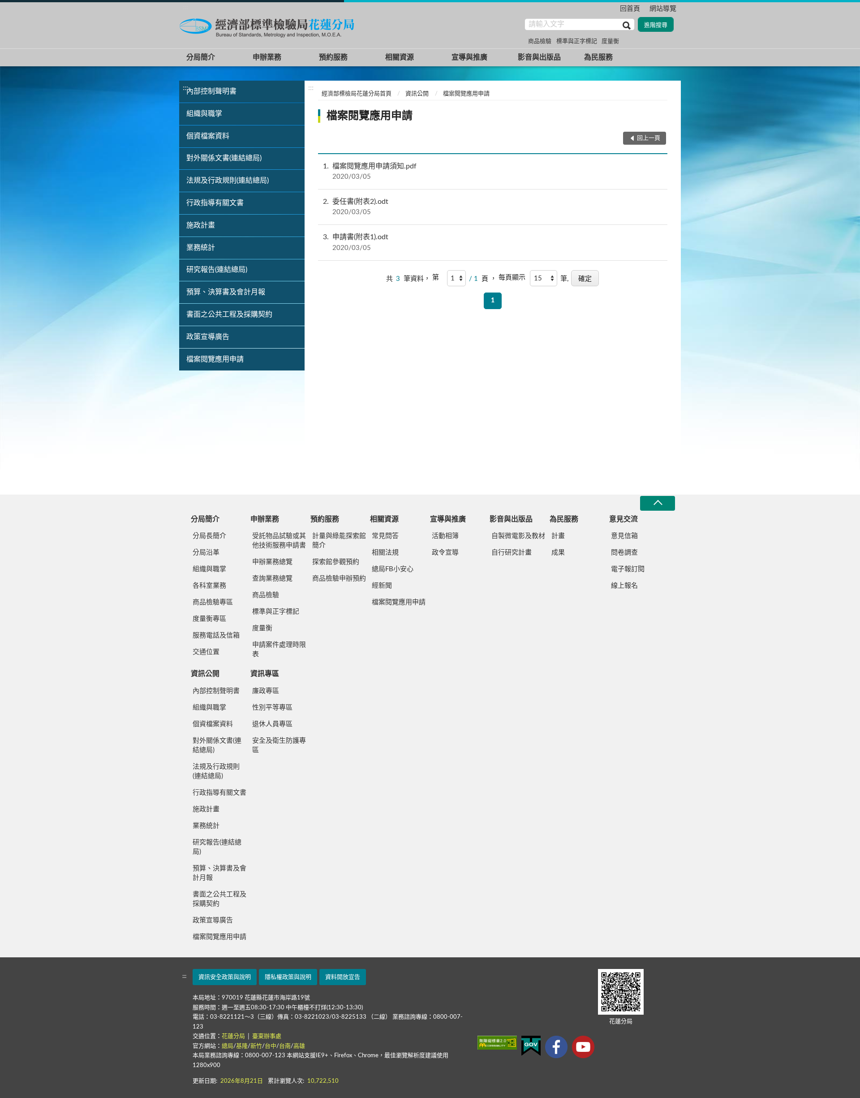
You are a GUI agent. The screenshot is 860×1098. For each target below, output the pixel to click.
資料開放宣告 (342, 977)
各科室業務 (209, 585)
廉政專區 (265, 691)
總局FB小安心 (392, 569)
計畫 (558, 536)
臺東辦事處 (266, 1036)
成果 (558, 552)
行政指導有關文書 (215, 203)
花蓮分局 (234, 1036)
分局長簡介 (209, 536)
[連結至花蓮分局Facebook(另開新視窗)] (556, 1047)
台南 (285, 1046)
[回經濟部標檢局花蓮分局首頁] (268, 26)
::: (185, 7)
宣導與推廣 (469, 57)
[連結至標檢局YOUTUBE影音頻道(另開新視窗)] (583, 1047)
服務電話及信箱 (216, 635)
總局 (227, 1046)
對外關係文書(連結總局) (224, 158)
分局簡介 (200, 57)
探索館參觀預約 (335, 562)
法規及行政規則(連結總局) (227, 180)
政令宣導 (445, 552)
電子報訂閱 (628, 569)
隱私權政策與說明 (288, 977)
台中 (270, 1046)
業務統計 (200, 247)
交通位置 (206, 652)
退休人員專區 (272, 724)
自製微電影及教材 (518, 536)
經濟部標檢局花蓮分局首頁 (356, 94)
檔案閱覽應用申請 (215, 359)
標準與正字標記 (576, 41)
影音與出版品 (539, 57)
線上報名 (624, 585)
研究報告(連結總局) (216, 269)
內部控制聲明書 (211, 91)
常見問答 (385, 536)
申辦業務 (267, 57)
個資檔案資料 (207, 136)
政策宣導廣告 (207, 336)
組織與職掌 (204, 113)
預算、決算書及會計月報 (225, 292)
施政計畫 (200, 225)
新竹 (256, 1046)
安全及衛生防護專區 (279, 745)
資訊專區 (264, 673)
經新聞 (382, 585)
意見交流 (623, 519)
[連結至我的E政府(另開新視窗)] (531, 1046)
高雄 (299, 1046)
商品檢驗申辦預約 (339, 578)
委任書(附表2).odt (355, 206)
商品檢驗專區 (213, 602)
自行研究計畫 (511, 552)
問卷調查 (624, 552)
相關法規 (385, 552)
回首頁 (630, 8)
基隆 (242, 1046)
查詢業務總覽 (272, 578)
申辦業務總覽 (272, 562)
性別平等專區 (272, 707)
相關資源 (399, 57)
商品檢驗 (539, 41)
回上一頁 (648, 138)
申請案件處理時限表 (279, 650)
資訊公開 (417, 94)
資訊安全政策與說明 (224, 977)
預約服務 (333, 57)
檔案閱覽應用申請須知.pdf (370, 171)
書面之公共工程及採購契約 (229, 314)
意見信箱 (624, 536)
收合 (657, 503)
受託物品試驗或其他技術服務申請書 (279, 541)
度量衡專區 (209, 619)
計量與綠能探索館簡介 (339, 541)
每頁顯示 (512, 277)
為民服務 (598, 57)
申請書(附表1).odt (355, 242)
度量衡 (610, 41)
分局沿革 (206, 552)
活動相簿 (445, 536)
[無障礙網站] (497, 1043)
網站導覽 (662, 8)
